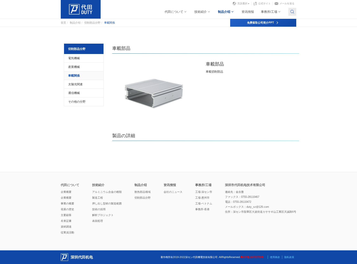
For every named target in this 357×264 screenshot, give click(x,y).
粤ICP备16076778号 (252, 257)
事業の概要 (67, 203)
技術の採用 (99, 209)
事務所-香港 (202, 209)
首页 (63, 22)
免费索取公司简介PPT (260, 22)
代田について (174, 11)
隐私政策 (289, 257)
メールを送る (287, 3)
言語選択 (242, 3)
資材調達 (66, 226)
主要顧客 (66, 215)
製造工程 (97, 197)
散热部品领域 (142, 191)
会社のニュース (173, 191)
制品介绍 (224, 11)
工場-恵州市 (202, 197)
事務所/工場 (269, 11)
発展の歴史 (67, 209)
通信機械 (74, 93)
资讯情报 (248, 11)
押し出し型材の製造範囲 (107, 203)
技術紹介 (200, 11)
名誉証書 (66, 220)
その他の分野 (77, 101)
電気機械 (74, 58)
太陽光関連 (75, 84)
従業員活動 (67, 232)
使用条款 (275, 257)
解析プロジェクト (103, 215)
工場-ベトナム (203, 203)
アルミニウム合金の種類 (107, 191)
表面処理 (97, 220)
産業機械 (74, 66)
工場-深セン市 (203, 191)
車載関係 (74, 75)
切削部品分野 (92, 22)
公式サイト (264, 3)
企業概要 (66, 191)
